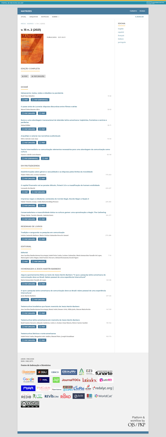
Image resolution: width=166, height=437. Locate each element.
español (121, 32)
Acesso (142, 11)
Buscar (140, 17)
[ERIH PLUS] (69, 374)
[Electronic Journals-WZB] (90, 374)
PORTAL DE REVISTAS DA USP (12, 3)
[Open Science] (56, 390)
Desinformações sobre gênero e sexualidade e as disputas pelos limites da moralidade (57, 172)
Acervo (30, 23)
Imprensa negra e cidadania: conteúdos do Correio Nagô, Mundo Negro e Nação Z (55, 199)
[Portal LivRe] (79, 390)
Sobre (55, 17)
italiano (121, 39)
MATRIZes (26, 11)
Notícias (45, 17)
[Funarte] (103, 374)
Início (23, 23)
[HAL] (43, 382)
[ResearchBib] (38, 398)
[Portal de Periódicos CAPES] (67, 390)
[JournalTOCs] (71, 382)
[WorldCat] (103, 398)
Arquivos (33, 17)
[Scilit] (78, 398)
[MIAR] (28, 390)
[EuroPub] (81, 374)
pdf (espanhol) (41, 100)
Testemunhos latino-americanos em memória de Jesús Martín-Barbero (50, 320)
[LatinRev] (105, 382)
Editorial (24, 253)
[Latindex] (89, 382)
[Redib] (26, 398)
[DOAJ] (42, 374)
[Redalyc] (103, 390)
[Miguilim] (43, 390)
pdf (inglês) (37, 76)
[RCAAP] (88, 390)
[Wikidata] (89, 398)
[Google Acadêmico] (28, 382)
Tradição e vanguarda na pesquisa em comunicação (42, 232)
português (122, 42)
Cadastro (133, 11)
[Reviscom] (51, 398)
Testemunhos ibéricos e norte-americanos (38, 334)
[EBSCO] (55, 374)
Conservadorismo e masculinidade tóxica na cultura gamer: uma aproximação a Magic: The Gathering (63, 212)
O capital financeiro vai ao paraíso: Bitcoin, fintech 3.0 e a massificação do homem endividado (60, 185)
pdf (24, 76)
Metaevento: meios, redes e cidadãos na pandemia (42, 93)
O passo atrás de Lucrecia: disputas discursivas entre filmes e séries (49, 107)
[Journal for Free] (56, 382)
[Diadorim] (28, 374)
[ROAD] (65, 398)
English (121, 29)
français (121, 35)
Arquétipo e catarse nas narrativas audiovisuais (40, 136)
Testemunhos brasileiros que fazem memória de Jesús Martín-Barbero (50, 306)
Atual (23, 17)
